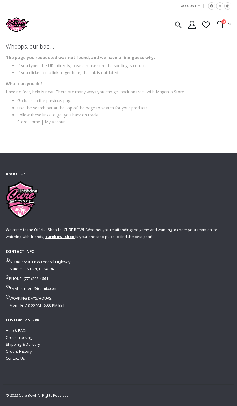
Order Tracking (19, 337)
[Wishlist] (206, 25)
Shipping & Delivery (23, 344)
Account (189, 5)
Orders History (19, 351)
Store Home (28, 122)
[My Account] (192, 25)
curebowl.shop (60, 236)
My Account (56, 122)
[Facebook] (211, 6)
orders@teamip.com (39, 288)
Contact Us (15, 358)
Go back (25, 100)
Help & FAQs (16, 330)
